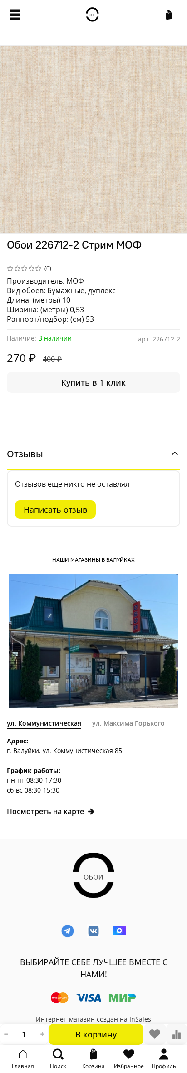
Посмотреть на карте (45, 811)
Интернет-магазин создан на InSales (93, 1019)
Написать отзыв (55, 509)
